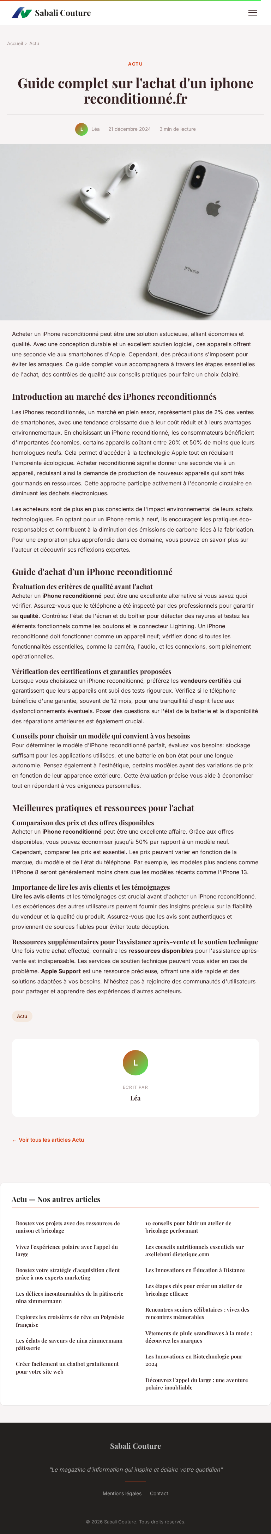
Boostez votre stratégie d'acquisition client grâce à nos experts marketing (68, 1273)
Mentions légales (122, 1493)
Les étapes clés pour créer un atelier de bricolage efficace (193, 1289)
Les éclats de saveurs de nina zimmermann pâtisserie (69, 1344)
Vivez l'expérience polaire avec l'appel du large (67, 1250)
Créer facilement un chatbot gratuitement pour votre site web (67, 1367)
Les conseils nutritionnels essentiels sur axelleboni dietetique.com (194, 1250)
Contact (159, 1493)
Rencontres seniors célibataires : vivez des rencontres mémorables (197, 1313)
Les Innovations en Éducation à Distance (195, 1270)
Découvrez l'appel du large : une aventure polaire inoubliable (196, 1383)
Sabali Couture (63, 12)
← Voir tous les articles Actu (48, 1139)
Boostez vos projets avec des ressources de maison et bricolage (68, 1227)
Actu (34, 43)
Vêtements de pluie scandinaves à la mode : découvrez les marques (198, 1337)
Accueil (15, 43)
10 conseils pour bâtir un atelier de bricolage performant (188, 1227)
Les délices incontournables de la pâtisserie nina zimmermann (70, 1297)
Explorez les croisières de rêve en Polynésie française (70, 1320)
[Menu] (253, 12)
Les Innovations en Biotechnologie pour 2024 (193, 1360)
